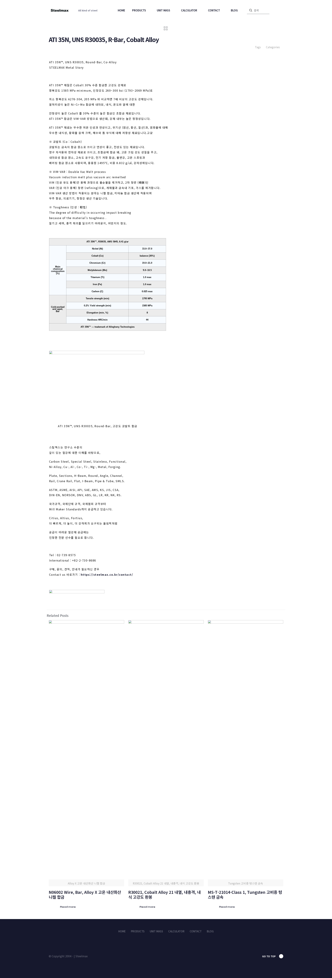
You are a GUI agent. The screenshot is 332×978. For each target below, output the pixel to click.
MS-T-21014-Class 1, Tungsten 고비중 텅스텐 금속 (245, 894)
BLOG (210, 931)
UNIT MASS (156, 931)
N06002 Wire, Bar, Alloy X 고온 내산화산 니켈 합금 (85, 894)
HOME (122, 931)
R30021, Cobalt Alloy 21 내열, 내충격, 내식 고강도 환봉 (164, 894)
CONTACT (196, 931)
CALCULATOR (176, 931)
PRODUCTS (138, 931)
